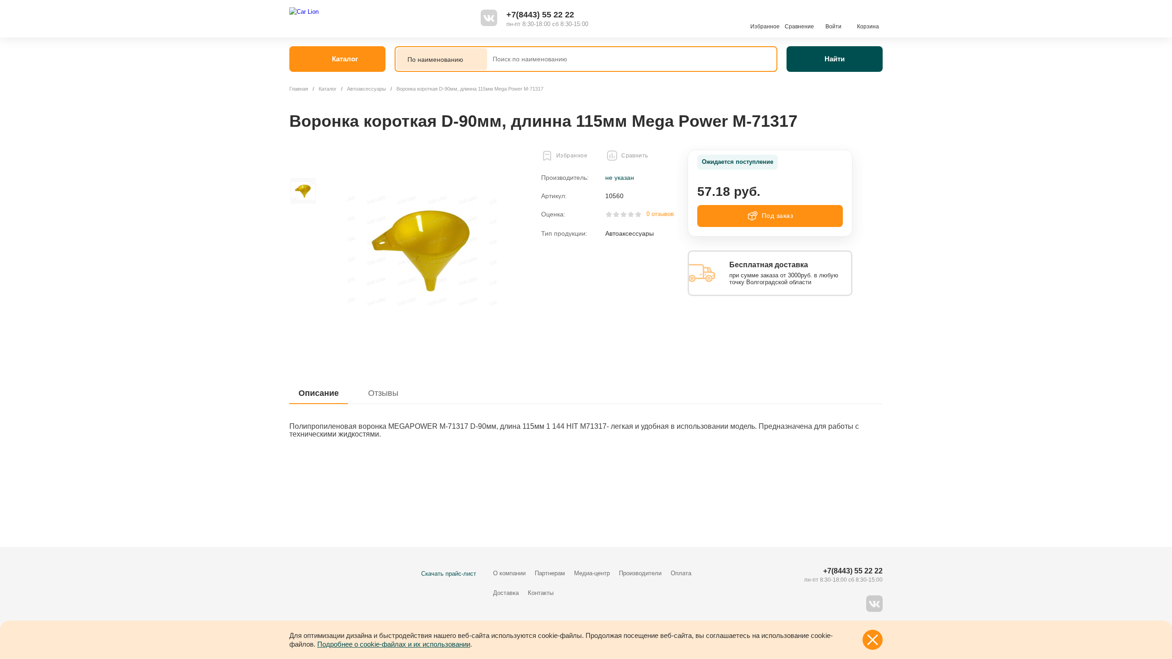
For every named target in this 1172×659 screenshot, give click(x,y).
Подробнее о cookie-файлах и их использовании (393, 644)
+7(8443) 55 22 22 (540, 14)
